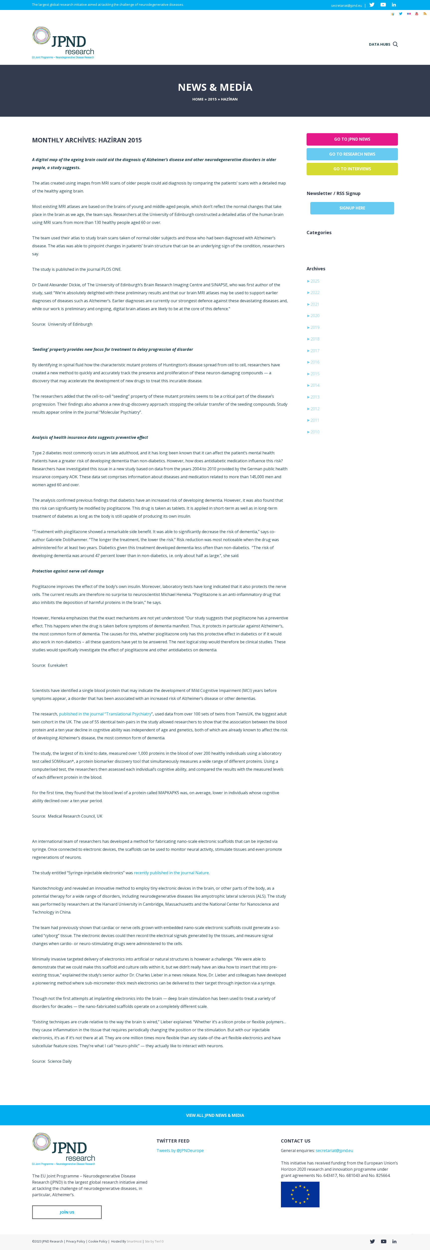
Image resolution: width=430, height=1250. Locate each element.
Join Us (67, 1212)
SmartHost (134, 1241)
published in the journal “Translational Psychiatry (105, 714)
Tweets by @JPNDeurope (180, 1150)
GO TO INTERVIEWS (352, 169)
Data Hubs (379, 44)
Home (198, 98)
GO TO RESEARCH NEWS (352, 154)
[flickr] (409, 16)
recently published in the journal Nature (171, 872)
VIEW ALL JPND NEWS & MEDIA (215, 1115)
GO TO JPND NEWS (352, 139)
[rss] (425, 16)
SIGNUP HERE (352, 208)
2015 (212, 98)
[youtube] (417, 16)
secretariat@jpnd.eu (346, 5)
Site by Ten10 (154, 1241)
